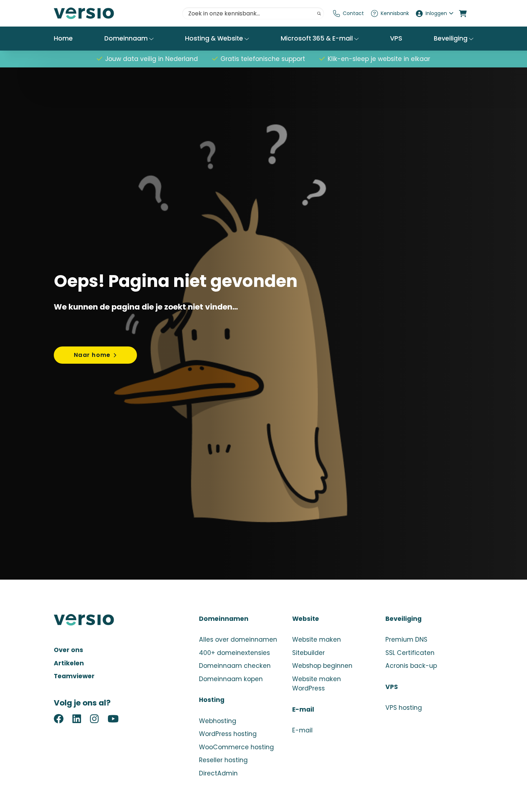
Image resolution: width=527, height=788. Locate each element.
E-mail (302, 730)
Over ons (68, 650)
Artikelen (69, 663)
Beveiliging (451, 38)
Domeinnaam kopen (231, 679)
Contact (353, 13)
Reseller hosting (223, 760)
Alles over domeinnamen (238, 639)
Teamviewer (74, 676)
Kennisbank (395, 13)
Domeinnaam (126, 38)
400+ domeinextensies (234, 652)
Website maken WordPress (316, 684)
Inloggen (436, 13)
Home (63, 38)
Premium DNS (406, 639)
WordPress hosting (228, 734)
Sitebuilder (308, 652)
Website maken (316, 639)
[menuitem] (348, 13)
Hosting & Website (214, 38)
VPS (396, 38)
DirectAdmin (218, 773)
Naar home (92, 355)
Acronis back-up (411, 665)
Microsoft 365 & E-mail (317, 38)
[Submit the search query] (319, 13)
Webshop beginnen (322, 665)
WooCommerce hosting (236, 747)
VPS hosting (403, 707)
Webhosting (217, 721)
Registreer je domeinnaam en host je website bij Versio (107, 13)
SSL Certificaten (410, 652)
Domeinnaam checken (235, 665)
